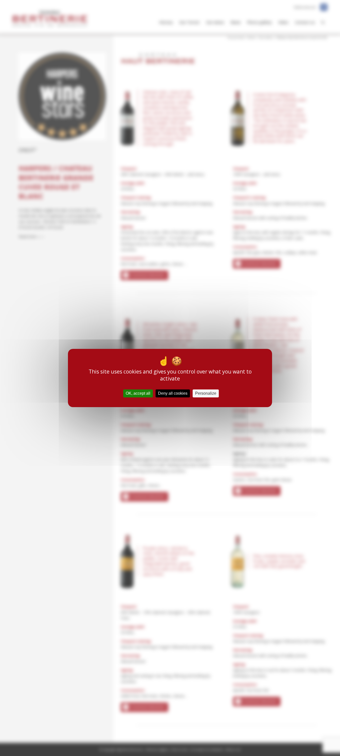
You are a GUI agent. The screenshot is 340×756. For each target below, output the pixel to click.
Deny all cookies (172, 393)
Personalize (205, 393)
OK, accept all (138, 393)
